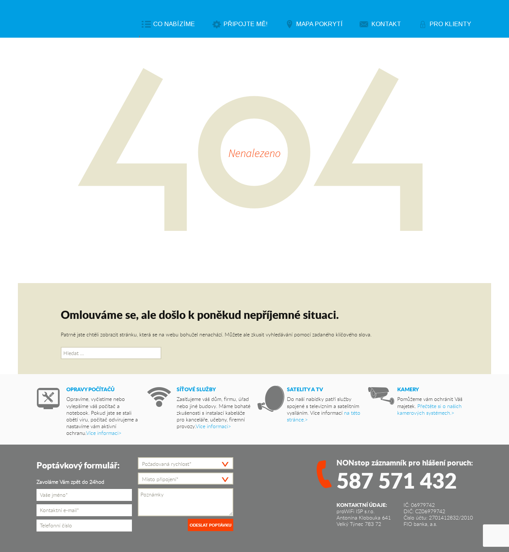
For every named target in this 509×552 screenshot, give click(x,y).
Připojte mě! (246, 24)
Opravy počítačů (90, 389)
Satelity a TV (305, 389)
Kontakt (386, 24)
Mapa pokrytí (319, 24)
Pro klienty (450, 24)
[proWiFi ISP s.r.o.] (92, 19)
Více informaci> (103, 432)
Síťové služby (196, 389)
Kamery (408, 389)
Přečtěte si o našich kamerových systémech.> (429, 409)
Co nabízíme (174, 24)
